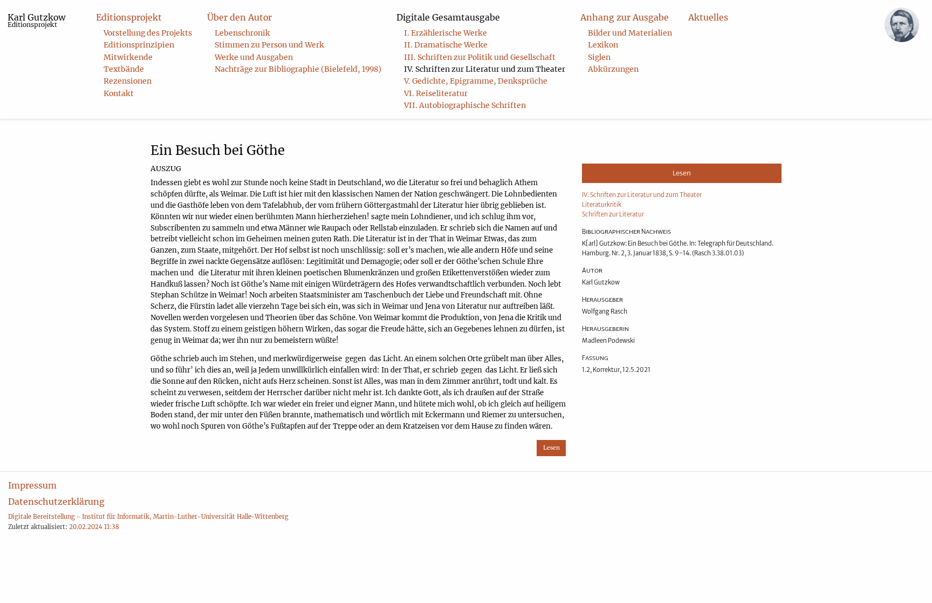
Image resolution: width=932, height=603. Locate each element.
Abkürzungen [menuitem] (613, 69)
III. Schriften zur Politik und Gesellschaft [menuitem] (480, 57)
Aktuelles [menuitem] (708, 17)
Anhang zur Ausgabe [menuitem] (624, 17)
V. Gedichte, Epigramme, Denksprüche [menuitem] (475, 81)
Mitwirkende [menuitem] (128, 57)
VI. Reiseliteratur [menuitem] (436, 93)
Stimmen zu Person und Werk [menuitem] (269, 45)
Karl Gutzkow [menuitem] (37, 20)
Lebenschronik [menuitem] (242, 33)
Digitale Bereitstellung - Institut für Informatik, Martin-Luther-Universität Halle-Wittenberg (148, 516)
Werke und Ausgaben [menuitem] (254, 57)
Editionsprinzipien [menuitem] (139, 45)
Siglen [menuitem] (599, 57)
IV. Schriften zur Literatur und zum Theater (642, 195)
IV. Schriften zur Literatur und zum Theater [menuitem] (484, 69)
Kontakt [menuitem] (119, 93)
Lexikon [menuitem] (603, 45)
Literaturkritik (601, 204)
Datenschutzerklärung (56, 501)
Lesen (551, 447)
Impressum (32, 485)
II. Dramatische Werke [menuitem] (446, 45)
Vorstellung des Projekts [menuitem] (148, 33)
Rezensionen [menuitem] (128, 81)
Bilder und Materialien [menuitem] (630, 33)
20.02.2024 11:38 (94, 527)
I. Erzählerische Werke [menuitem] (445, 33)
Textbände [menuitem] (124, 69)
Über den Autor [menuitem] (239, 17)
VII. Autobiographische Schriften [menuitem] (465, 105)
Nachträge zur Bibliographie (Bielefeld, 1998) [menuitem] (298, 69)
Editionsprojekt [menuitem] (129, 17)
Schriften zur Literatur (613, 214)
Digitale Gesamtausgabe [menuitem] (448, 17)
